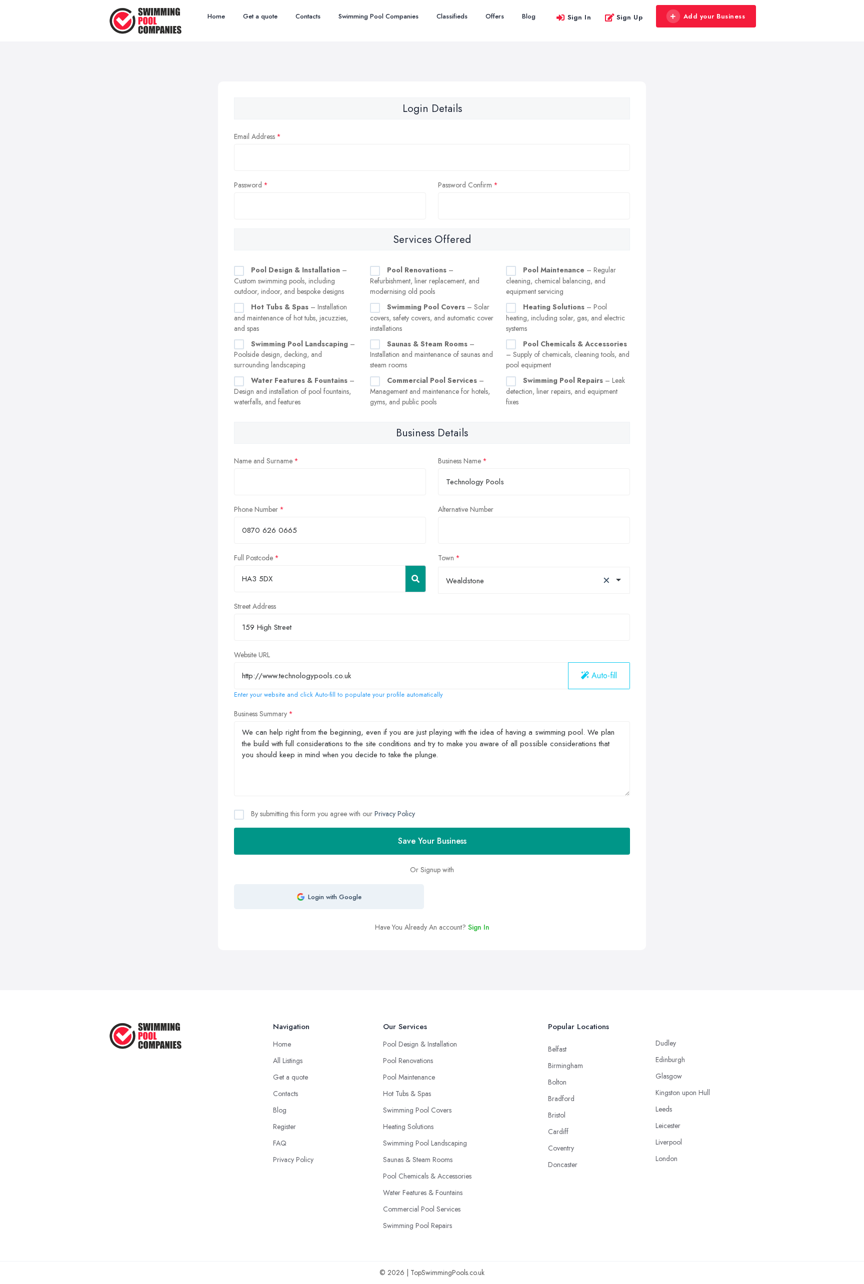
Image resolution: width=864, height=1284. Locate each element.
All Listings (287, 1061)
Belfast (557, 1049)
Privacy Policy (394, 814)
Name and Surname (263, 461)
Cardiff (558, 1132)
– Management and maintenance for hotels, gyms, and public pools (430, 391)
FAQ (279, 1143)
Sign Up (629, 17)
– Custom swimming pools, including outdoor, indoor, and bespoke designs (290, 280)
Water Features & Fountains (422, 1193)
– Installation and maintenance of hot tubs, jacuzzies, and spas (291, 317)
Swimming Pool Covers (417, 1110)
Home (216, 16)
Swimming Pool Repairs (417, 1226)
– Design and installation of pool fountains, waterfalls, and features (294, 391)
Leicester (668, 1126)
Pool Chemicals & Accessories (427, 1176)
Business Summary (260, 714)
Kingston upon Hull (683, 1093)
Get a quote (260, 16)
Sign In (580, 17)
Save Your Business (432, 841)
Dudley (666, 1043)
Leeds (664, 1109)
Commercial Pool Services (421, 1209)
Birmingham (565, 1066)
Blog (529, 16)
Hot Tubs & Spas (407, 1094)
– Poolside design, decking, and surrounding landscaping (294, 354)
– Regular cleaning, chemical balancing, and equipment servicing (561, 280)
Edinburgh (670, 1060)
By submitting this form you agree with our (332, 814)
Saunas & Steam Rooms (417, 1160)
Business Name (459, 461)
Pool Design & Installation (420, 1044)
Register (284, 1127)
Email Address (254, 136)
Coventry (561, 1148)
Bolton (557, 1082)
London (667, 1159)
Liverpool (669, 1142)
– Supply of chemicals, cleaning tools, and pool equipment (568, 354)
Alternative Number (466, 509)
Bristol (557, 1115)
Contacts (308, 16)
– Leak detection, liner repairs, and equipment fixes (565, 391)
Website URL (252, 655)
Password (248, 185)
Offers (495, 16)
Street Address (255, 606)
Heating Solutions (408, 1127)
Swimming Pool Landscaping (425, 1143)
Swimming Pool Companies (378, 16)
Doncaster (563, 1165)
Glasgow (669, 1076)
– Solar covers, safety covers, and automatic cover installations (432, 317)
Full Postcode (253, 558)
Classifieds (452, 16)
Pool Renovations (408, 1061)
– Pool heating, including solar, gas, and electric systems (565, 317)
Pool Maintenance (409, 1077)
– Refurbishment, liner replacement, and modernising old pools (425, 280)
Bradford (561, 1099)
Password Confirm (465, 185)
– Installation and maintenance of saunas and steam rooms (431, 354)
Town (446, 558)
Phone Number (256, 509)
